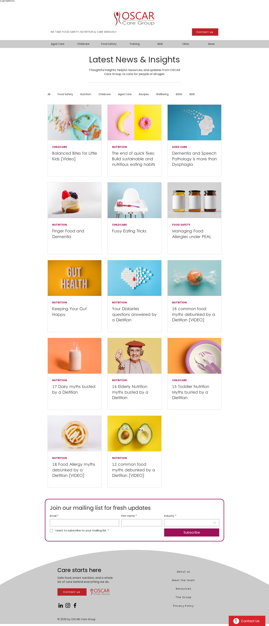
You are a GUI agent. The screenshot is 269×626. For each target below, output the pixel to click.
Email (54, 516)
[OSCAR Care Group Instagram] (68, 605)
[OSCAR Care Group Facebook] (75, 605)
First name (129, 516)
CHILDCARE (59, 147)
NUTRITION (119, 147)
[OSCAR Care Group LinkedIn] (60, 605)
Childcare (104, 94)
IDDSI (179, 94)
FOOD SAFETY (181, 224)
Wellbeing (162, 94)
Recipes (144, 94)
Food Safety (65, 94)
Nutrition (85, 94)
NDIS (192, 94)
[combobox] (191, 522)
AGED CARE (179, 147)
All (49, 94)
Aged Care (125, 94)
